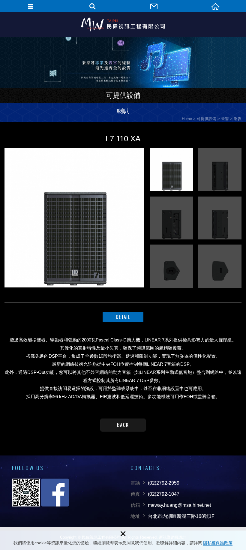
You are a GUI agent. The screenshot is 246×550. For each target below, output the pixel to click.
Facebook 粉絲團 (55, 492)
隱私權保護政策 (217, 542)
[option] (74, 217)
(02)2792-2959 (163, 482)
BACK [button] (123, 424)
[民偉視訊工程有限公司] (123, 24)
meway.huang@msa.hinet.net (179, 505)
